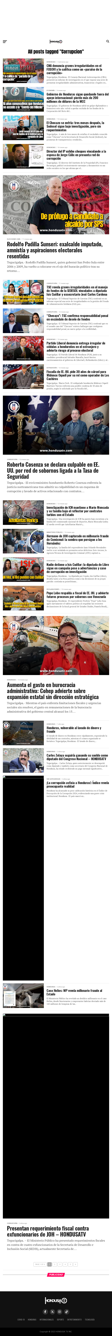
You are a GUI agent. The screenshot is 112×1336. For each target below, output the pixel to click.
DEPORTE (60, 1319)
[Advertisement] (56, 19)
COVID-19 (21, 1319)
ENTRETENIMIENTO (74, 1319)
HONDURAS (32, 1319)
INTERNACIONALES (47, 1319)
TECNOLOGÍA (90, 1319)
